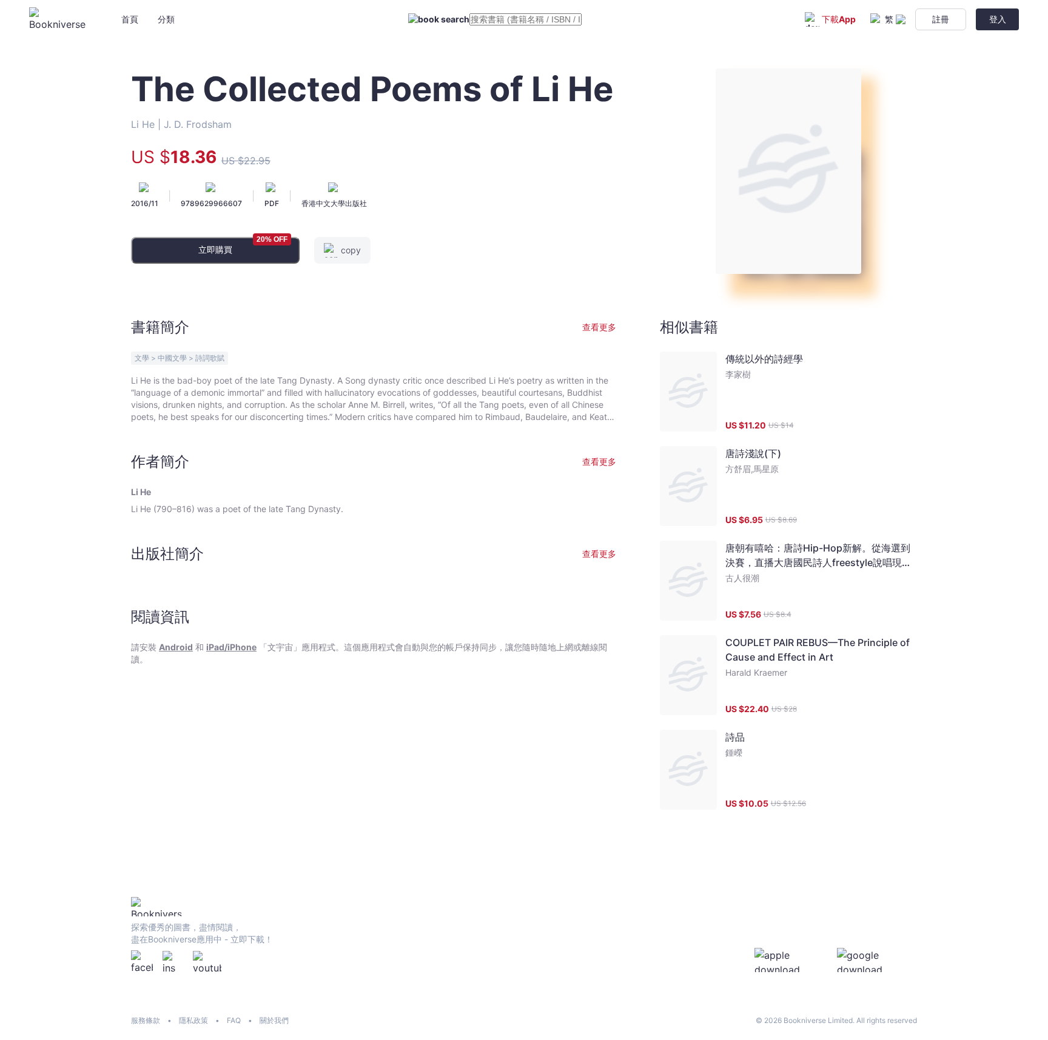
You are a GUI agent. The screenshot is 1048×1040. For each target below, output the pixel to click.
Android (176, 647)
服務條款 (145, 1020)
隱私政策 (193, 1020)
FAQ (234, 1020)
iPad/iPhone (231, 647)
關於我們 (274, 1020)
